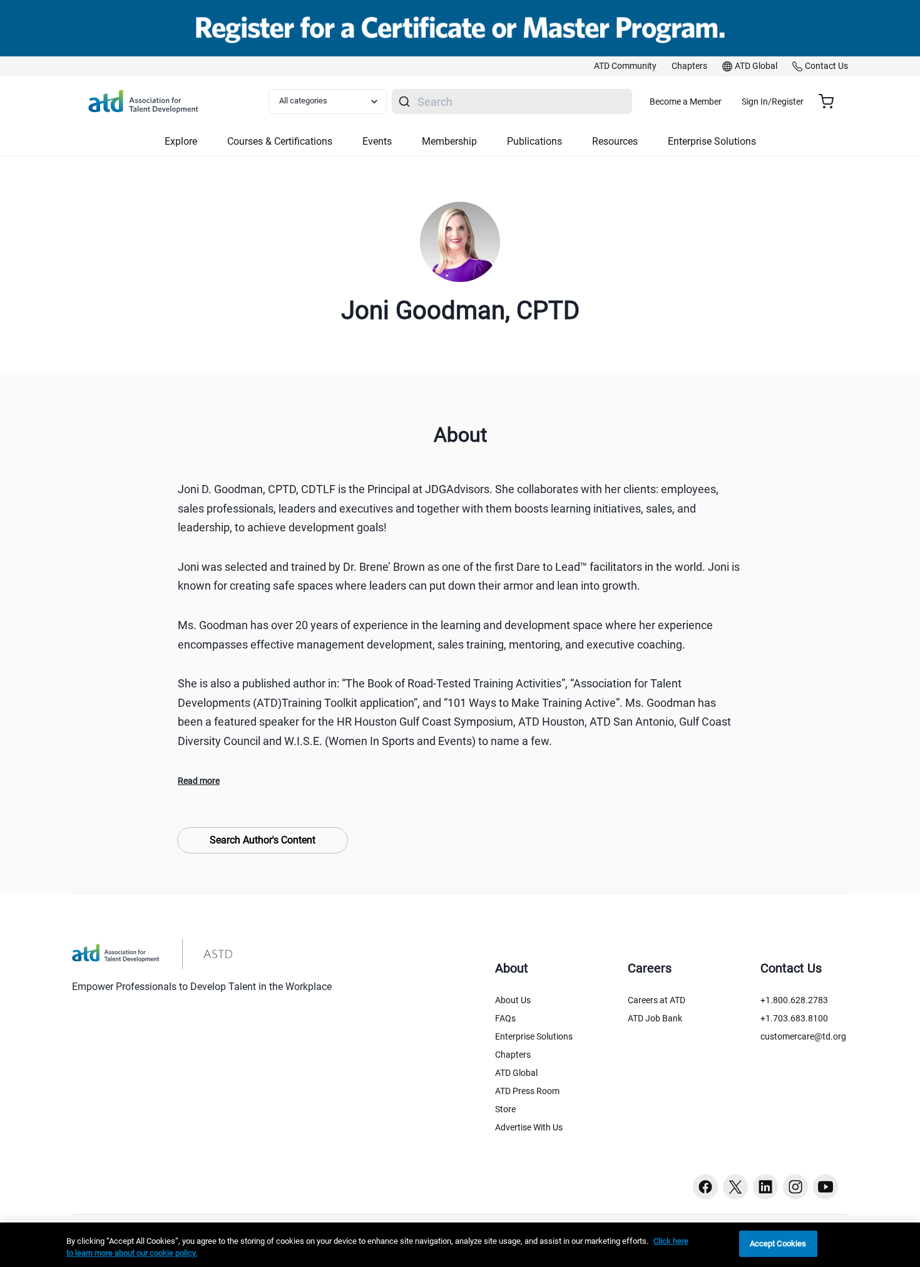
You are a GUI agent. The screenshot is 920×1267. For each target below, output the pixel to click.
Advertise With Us (529, 1127)
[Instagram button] (795, 1186)
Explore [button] (181, 141)
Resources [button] (615, 141)
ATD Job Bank (655, 1018)
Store (505, 1109)
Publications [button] (534, 141)
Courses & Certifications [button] (279, 141)
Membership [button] (449, 141)
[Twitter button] (735, 1186)
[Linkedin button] (765, 1186)
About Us (513, 1000)
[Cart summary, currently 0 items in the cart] (831, 101)
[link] (625, 66)
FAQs (505, 1018)
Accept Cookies (778, 1243)
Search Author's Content (262, 840)
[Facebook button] (705, 1186)
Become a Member (686, 101)
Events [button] (377, 141)
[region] (460, 1245)
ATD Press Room (527, 1091)
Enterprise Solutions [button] (712, 141)
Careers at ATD (656, 1000)
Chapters (513, 1055)
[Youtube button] (825, 1186)
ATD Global (516, 1073)
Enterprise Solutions (534, 1036)
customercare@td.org (803, 1036)
